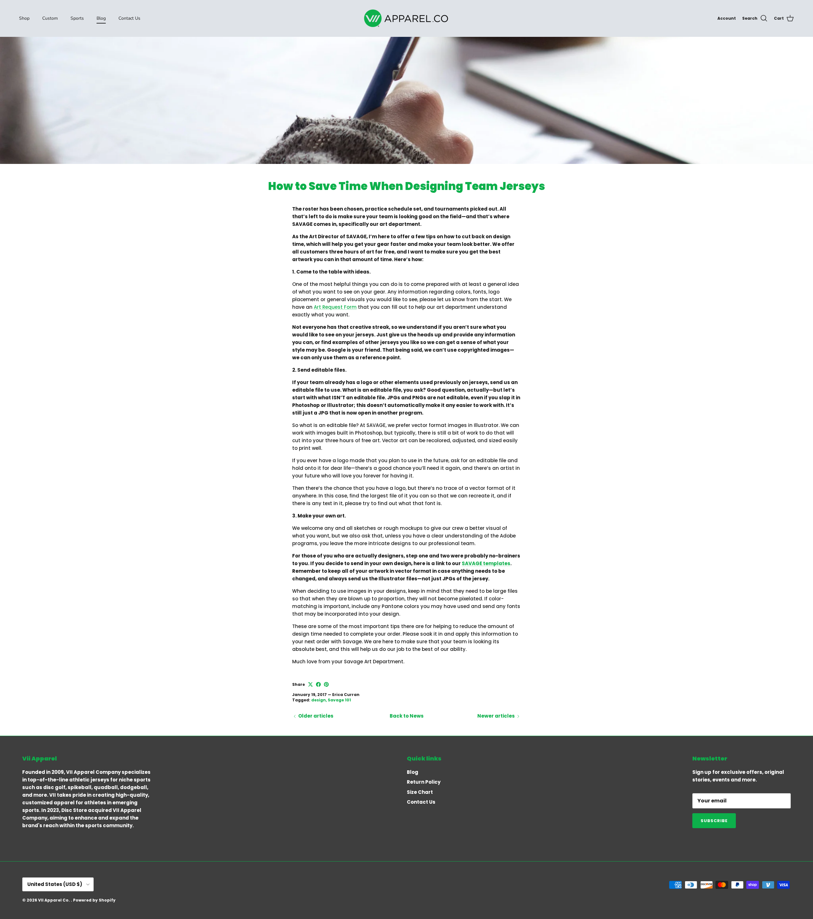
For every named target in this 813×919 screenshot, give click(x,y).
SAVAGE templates (486, 563)
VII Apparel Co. (54, 900)
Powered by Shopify (94, 900)
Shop (24, 18)
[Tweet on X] (310, 684)
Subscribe (714, 821)
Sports (77, 18)
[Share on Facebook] (318, 684)
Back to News (407, 716)
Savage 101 (339, 700)
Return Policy (423, 782)
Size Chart (420, 792)
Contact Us (129, 18)
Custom (50, 18)
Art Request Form (335, 307)
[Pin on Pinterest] (326, 684)
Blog (101, 18)
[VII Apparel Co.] (406, 18)
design (318, 700)
